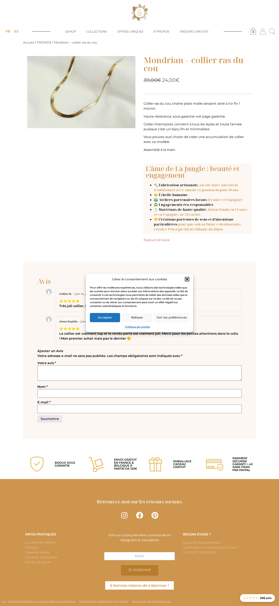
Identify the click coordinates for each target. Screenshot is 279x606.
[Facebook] (139, 515)
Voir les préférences (171, 317)
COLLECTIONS (96, 31)
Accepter (105, 317)
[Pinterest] (155, 515)
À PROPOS (161, 31)
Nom (42, 386)
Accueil (28, 42)
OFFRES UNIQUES (130, 31)
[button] (187, 279)
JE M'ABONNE (139, 570)
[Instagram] (124, 515)
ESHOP (71, 31)
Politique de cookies (137, 326)
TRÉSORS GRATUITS (194, 31)
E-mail (44, 402)
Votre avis (46, 363)
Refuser (137, 317)
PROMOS (44, 42)
